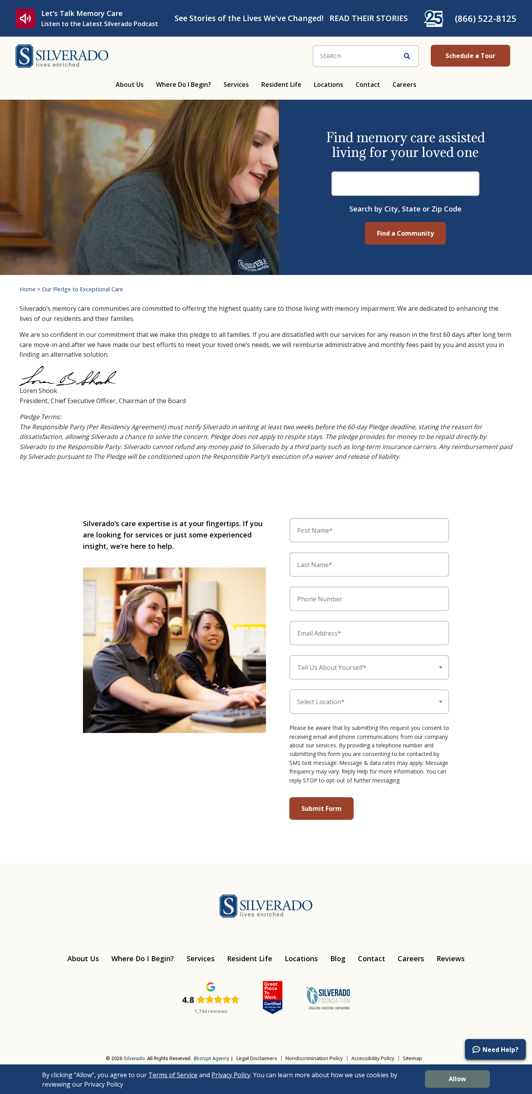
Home (27, 289)
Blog (337, 958)
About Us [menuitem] (130, 84)
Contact (371, 958)
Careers (411, 958)
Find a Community (405, 233)
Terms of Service (172, 1075)
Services (201, 958)
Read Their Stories (368, 18)
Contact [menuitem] (368, 84)
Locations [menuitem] (328, 84)
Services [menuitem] (236, 84)
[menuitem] (53, 1034)
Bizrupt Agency (212, 1058)
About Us (83, 958)
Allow (457, 1079)
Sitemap (412, 1058)
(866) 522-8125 (485, 18)
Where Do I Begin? (142, 958)
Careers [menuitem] (404, 84)
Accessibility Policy (373, 1058)
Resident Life (249, 958)
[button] (495, 1049)
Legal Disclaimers (256, 1058)
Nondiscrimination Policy (314, 1058)
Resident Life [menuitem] (281, 84)
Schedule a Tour (470, 55)
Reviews (451, 958)
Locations (301, 958)
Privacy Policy (230, 1075)
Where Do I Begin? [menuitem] (183, 84)
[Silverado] (62, 55)
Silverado (134, 1058)
